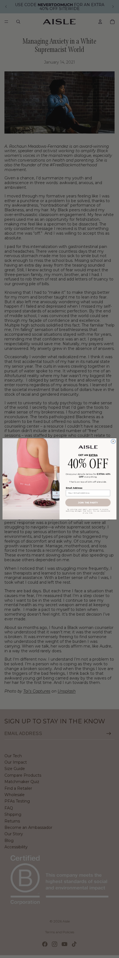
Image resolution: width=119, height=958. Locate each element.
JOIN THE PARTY (88, 502)
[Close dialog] (113, 441)
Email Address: (74, 488)
